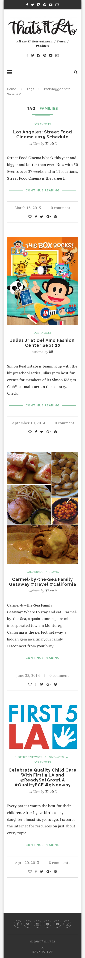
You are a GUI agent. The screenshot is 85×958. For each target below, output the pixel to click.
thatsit (51, 143)
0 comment (60, 207)
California (34, 571)
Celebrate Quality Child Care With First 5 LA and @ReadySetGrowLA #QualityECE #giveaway (42, 777)
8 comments (59, 862)
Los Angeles (42, 124)
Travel (54, 571)
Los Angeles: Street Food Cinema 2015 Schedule (42, 134)
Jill (51, 351)
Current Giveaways (28, 757)
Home (11, 89)
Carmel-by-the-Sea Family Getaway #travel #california (42, 582)
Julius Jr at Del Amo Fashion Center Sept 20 (42, 343)
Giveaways (56, 757)
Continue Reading (43, 190)
